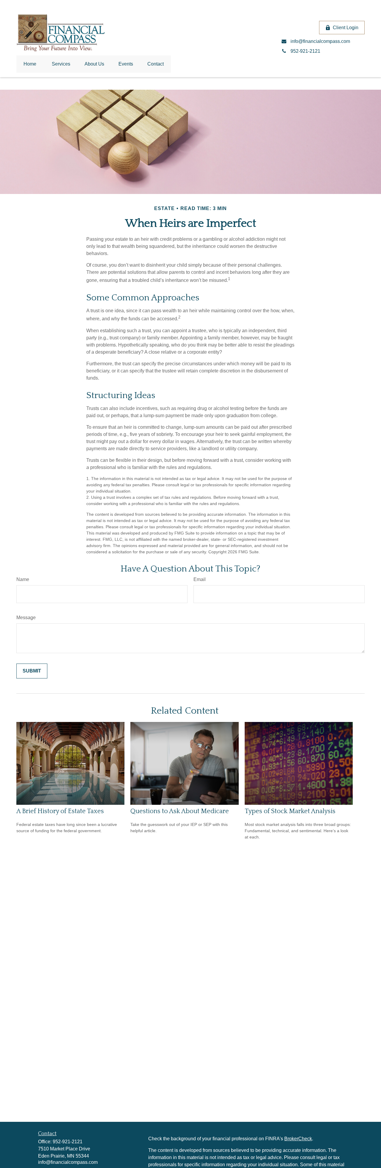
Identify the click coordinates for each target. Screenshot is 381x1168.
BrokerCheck (298, 1138)
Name (22, 579)
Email (199, 579)
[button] (29, 64)
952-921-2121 (67, 1141)
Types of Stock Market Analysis (290, 811)
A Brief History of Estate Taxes (60, 811)
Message (26, 617)
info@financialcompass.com (68, 1162)
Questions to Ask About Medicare (179, 811)
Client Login (345, 27)
